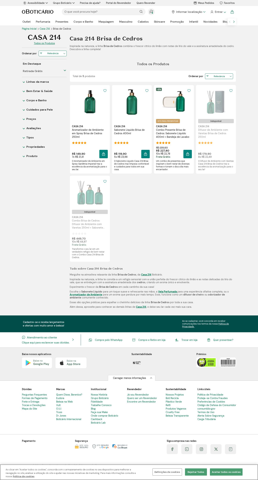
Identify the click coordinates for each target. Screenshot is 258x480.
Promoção (177, 21)
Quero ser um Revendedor (142, 398)
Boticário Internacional (68, 419)
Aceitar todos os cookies (226, 471)
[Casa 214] (44, 38)
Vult (58, 405)
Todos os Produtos (44, 43)
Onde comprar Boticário (104, 415)
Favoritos (229, 3)
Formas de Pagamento (34, 398)
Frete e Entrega (30, 401)
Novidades (210, 21)
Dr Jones (61, 415)
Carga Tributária (206, 419)
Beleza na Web (64, 401)
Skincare (159, 21)
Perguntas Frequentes (34, 394)
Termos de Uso (205, 412)
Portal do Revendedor (118, 3)
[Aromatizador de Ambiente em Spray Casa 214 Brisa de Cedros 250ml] (90, 102)
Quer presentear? (223, 340)
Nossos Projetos (175, 394)
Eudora (60, 398)
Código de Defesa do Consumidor (216, 405)
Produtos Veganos (176, 408)
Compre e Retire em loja (152, 340)
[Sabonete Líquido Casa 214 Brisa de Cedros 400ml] (132, 102)
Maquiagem (106, 21)
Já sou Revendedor (138, 394)
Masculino (126, 21)
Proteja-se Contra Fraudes (212, 398)
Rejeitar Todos (196, 471)
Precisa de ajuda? (90, 3)
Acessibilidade (36, 3)
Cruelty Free (173, 412)
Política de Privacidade (210, 394)
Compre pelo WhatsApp (109, 340)
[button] (103, 154)
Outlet (26, 21)
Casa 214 (45, 28)
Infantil (193, 21)
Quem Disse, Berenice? (69, 394)
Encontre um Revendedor (141, 401)
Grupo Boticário (62, 3)
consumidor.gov (206, 408)
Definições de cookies (167, 471)
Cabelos (143, 21)
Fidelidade (97, 401)
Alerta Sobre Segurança (210, 415)
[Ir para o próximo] (234, 22)
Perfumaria (43, 21)
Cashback (96, 419)
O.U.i (58, 408)
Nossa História (99, 394)
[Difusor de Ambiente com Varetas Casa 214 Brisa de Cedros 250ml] (216, 102)
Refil (168, 405)
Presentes (61, 21)
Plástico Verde (174, 401)
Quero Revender (146, 3)
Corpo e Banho (83, 21)
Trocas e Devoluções (33, 405)
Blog (226, 21)
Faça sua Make (99, 412)
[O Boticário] (37, 11)
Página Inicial (29, 28)
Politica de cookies (23, 476)
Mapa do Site (29, 408)
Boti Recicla (172, 398)
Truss (59, 412)
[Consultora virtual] (151, 11)
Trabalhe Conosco (101, 405)
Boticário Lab (98, 422)
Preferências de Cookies (211, 401)
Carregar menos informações (129, 378)
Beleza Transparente (177, 415)
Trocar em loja (189, 340)
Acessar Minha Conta (218, 11)
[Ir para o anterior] (229, 22)
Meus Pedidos (206, 3)
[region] (129, 472)
